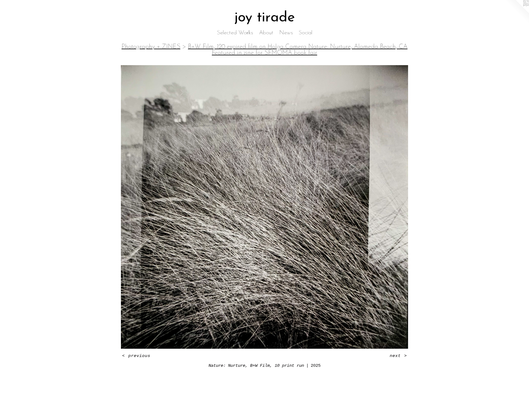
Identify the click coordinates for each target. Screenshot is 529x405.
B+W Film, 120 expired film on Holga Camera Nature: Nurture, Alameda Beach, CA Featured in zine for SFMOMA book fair (297, 50)
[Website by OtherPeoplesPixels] (517, 12)
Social (305, 33)
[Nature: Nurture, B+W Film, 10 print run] (264, 207)
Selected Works (235, 33)
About (266, 33)
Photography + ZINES (151, 47)
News (286, 33)
